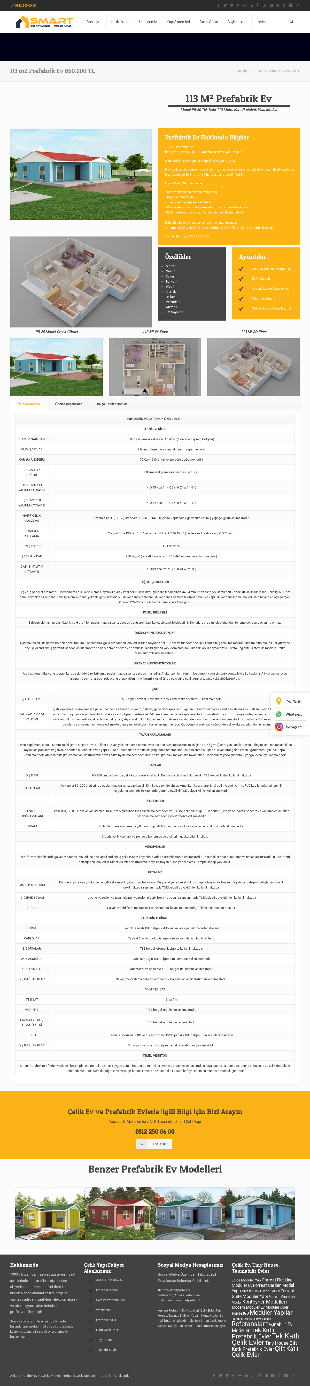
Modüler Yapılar (271, 1312)
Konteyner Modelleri (264, 1302)
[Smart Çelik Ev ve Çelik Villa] (44, 22)
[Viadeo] (297, 5)
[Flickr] (245, 5)
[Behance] (277, 5)
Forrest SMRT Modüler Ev (260, 1291)
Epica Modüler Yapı (247, 1280)
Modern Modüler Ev (248, 1307)
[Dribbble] (264, 5)
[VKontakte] (290, 5)
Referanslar (248, 1324)
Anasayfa (240, 71)
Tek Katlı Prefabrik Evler (253, 1333)
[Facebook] (218, 5)
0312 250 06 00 (25, 5)
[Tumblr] (284, 5)
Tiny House (277, 1343)
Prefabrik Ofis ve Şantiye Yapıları (251, 1319)
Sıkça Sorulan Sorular (112, 404)
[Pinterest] (258, 5)
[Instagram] (271, 5)
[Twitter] (225, 5)
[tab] (29, 404)
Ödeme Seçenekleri (68, 404)
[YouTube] (238, 5)
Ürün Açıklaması (29, 404)
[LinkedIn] (251, 5)
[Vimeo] (231, 5)
